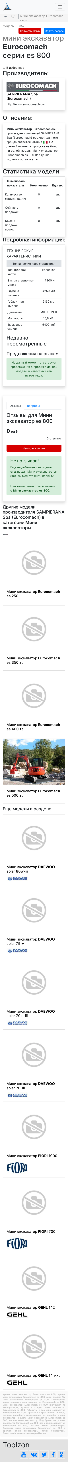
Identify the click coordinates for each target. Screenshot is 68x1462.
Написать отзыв (30, 30)
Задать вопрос (54, 30)
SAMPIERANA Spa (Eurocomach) (22, 96)
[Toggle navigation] (60, 6)
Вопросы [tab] (33, 406)
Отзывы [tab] (15, 406)
